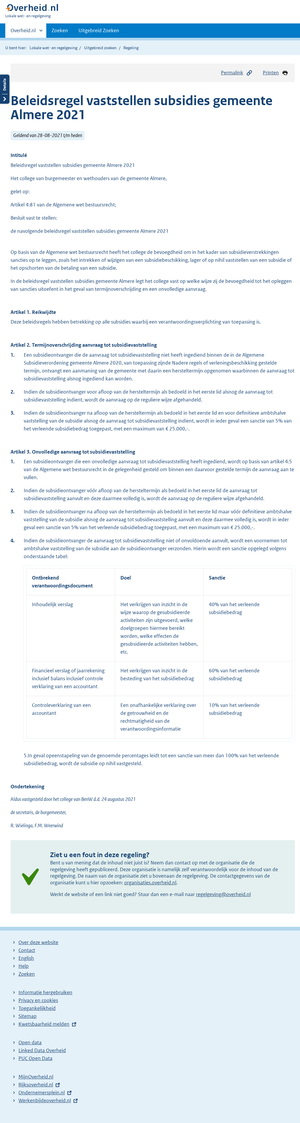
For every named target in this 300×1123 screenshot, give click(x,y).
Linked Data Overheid (42, 1050)
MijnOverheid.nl (35, 1077)
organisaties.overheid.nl (150, 882)
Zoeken (60, 30)
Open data (30, 1042)
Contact (26, 950)
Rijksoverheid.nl (35, 1084)
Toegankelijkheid (37, 1008)
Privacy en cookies (38, 1000)
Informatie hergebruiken (45, 992)
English (26, 958)
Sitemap (27, 1016)
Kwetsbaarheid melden (43, 1024)
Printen (271, 72)
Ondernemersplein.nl (41, 1092)
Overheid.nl (23, 32)
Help (23, 966)
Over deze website (38, 942)
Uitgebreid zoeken (100, 47)
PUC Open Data (35, 1058)
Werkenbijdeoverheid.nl (44, 1100)
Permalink (232, 72)
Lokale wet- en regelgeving (53, 47)
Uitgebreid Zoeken (99, 30)
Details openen (4, 89)
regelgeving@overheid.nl (223, 894)
